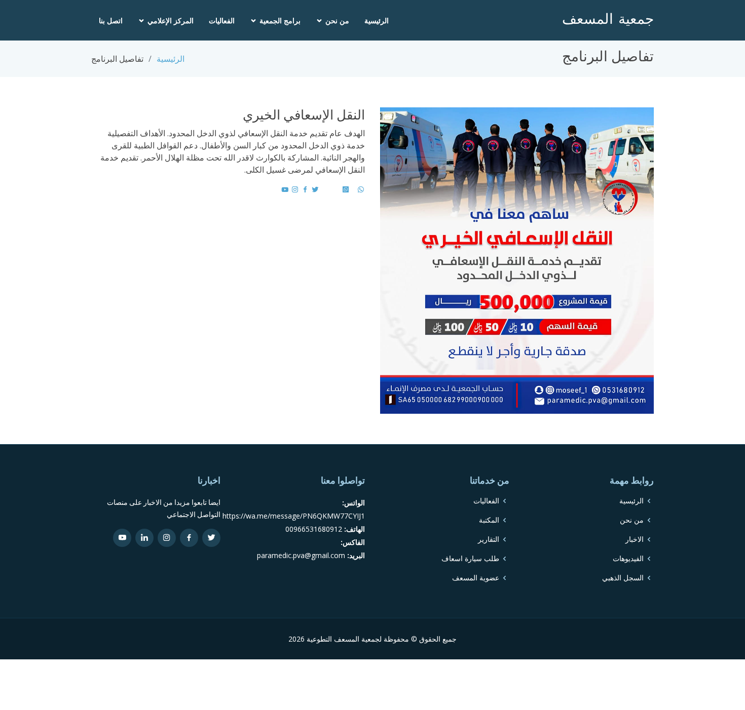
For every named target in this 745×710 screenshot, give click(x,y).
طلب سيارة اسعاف (470, 558)
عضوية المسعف (475, 577)
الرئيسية (376, 20)
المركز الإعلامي (170, 20)
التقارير (488, 539)
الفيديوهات (628, 558)
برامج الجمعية (280, 20)
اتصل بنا (111, 20)
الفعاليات (222, 20)
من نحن (337, 20)
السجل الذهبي (623, 577)
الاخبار (634, 539)
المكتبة (489, 520)
